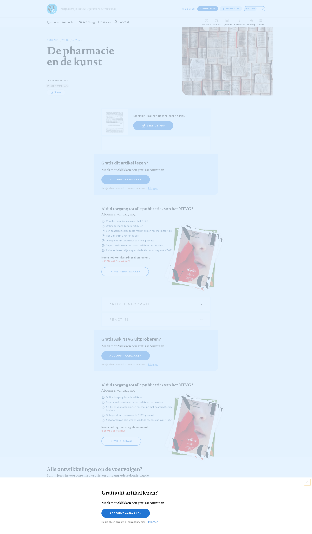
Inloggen (153, 522)
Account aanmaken (126, 513)
